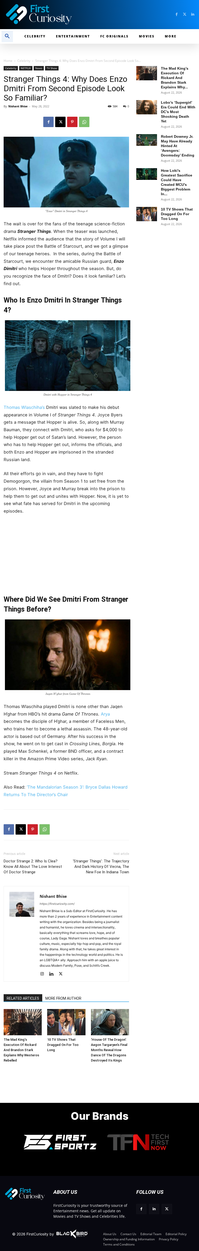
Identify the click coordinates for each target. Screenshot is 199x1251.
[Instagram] (44, 974)
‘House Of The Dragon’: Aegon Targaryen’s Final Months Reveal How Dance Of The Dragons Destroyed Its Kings (109, 1050)
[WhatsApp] (84, 122)
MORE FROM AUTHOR (63, 998)
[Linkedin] (192, 14)
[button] (7, 36)
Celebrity (23, 60)
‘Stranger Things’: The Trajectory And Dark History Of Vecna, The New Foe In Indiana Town (101, 866)
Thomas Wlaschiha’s (24, 407)
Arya (105, 714)
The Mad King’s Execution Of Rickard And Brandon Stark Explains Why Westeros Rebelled (21, 1050)
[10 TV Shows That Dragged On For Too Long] (66, 1022)
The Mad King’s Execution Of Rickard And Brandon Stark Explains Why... (174, 77)
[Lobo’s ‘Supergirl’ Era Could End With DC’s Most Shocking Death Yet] (146, 107)
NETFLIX (26, 68)
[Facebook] (176, 14)
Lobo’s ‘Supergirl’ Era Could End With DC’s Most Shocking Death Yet (178, 111)
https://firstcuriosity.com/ (57, 904)
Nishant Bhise (18, 106)
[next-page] (18, 1016)
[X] (60, 122)
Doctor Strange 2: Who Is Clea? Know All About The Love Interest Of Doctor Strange (33, 866)
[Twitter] (184, 14)
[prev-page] (9, 1016)
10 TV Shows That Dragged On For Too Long (63, 1045)
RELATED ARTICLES (23, 998)
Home (8, 60)
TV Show (52, 68)
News (38, 68)
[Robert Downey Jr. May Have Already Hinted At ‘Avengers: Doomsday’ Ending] (146, 140)
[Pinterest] (72, 122)
